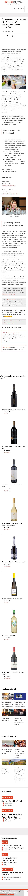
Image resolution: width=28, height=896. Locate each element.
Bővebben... (7, 414)
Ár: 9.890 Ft (7, 412)
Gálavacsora (6, 347)
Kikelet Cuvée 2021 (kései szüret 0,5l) (12, 599)
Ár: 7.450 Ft (7, 676)
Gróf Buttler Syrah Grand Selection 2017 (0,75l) (13, 673)
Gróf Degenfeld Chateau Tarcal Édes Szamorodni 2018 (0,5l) (12, 524)
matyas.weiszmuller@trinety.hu (10, 194)
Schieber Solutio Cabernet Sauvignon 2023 (12, 485)
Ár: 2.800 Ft (7, 489)
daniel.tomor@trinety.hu (8, 186)
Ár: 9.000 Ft (7, 450)
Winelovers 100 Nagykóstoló (11, 846)
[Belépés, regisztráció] (16, 9)
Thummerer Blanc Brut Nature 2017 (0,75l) (13, 562)
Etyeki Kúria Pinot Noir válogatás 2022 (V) (13, 410)
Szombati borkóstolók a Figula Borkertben (12, 815)
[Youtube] (23, 9)
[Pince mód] (15, 9)
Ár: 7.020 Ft (7, 601)
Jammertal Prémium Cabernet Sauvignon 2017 (13, 447)
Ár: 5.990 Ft (7, 564)
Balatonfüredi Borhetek (12, 801)
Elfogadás (7, 894)
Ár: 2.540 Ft (7, 527)
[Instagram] (22, 9)
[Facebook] (20, 9)
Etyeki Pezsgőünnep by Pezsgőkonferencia (10, 859)
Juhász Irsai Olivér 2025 (8, 635)
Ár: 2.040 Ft (7, 638)
